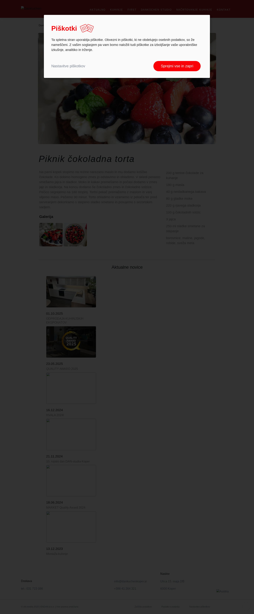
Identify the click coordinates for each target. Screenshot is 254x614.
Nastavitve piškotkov (68, 66)
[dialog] (127, 46)
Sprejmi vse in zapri (177, 66)
